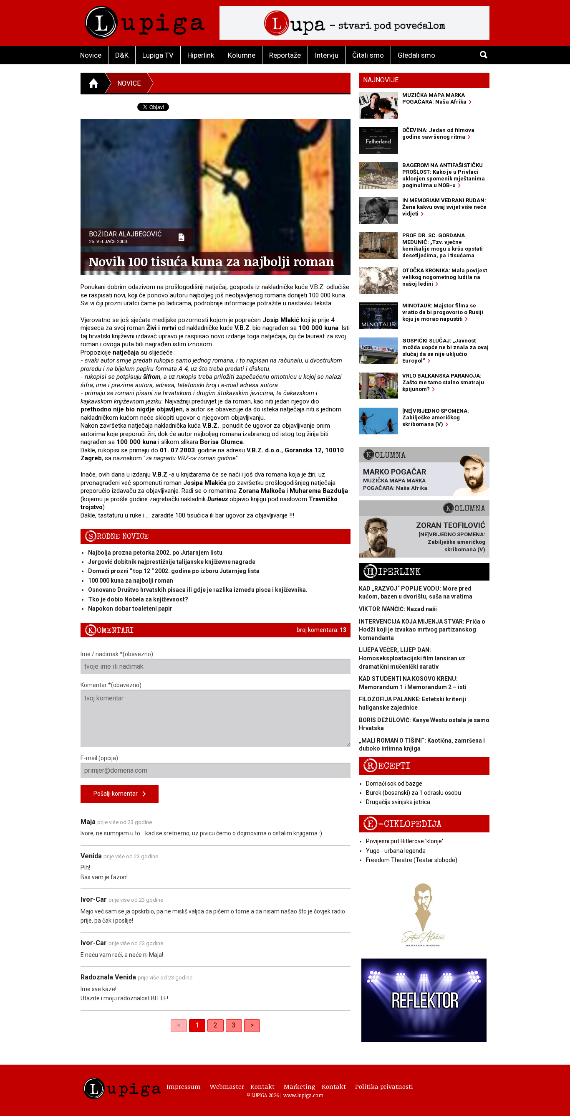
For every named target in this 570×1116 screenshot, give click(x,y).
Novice (90, 55)
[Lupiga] (145, 20)
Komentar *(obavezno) (111, 685)
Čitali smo (368, 55)
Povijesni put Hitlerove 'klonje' (404, 841)
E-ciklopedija (402, 824)
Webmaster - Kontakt (242, 1086)
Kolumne (241, 55)
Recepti (386, 766)
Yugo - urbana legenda (396, 850)
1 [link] (197, 1025)
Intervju (326, 55)
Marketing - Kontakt (315, 1086)
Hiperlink (200, 55)
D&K (122, 55)
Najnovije (380, 80)
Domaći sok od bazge (394, 783)
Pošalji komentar (118, 793)
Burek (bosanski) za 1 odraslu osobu (413, 792)
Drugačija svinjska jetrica (398, 802)
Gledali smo (416, 55)
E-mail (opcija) (99, 758)
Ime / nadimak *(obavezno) (117, 654)
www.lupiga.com (303, 1095)
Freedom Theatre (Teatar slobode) (411, 860)
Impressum (183, 1086)
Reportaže (285, 55)
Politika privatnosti (384, 1086)
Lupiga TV (158, 55)
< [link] (179, 1025)
